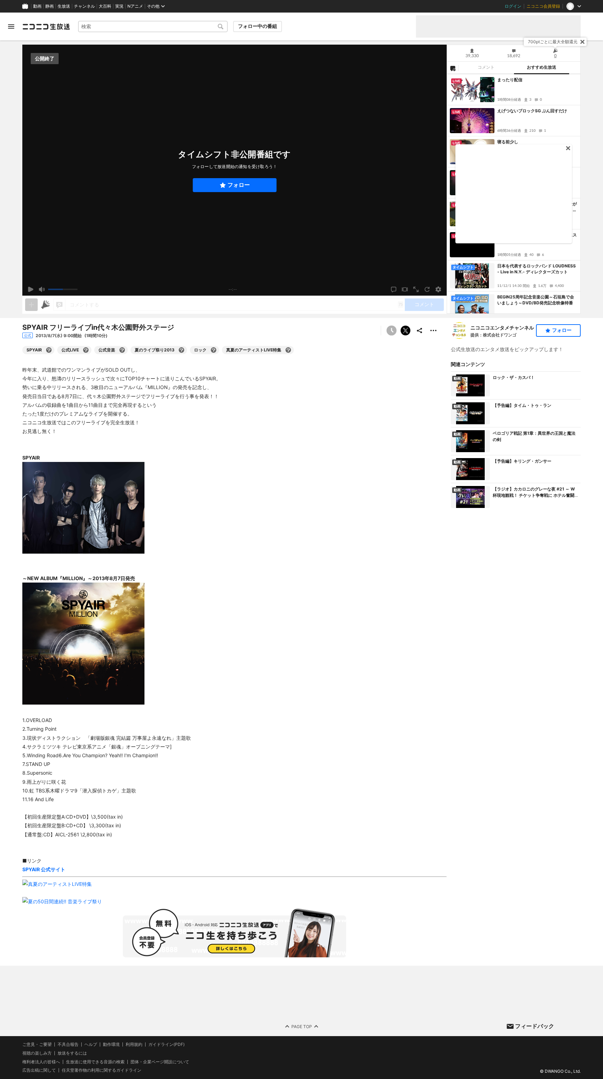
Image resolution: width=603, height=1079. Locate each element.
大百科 (105, 6)
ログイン (513, 6)
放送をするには (72, 1053)
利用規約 (134, 1044)
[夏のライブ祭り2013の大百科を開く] (181, 350)
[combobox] (153, 26)
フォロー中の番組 (257, 26)
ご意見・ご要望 (37, 1044)
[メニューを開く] (11, 26)
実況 (119, 6)
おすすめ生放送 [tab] (541, 67)
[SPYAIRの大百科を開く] (49, 350)
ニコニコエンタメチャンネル (502, 327)
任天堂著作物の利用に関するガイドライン (101, 1071)
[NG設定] (452, 68)
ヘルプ (90, 1044)
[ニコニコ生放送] (46, 26)
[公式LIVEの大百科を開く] (86, 350)
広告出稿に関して (39, 1070)
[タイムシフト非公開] (391, 330)
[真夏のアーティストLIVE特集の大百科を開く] (288, 350)
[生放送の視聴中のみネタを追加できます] (31, 304)
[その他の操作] (433, 330)
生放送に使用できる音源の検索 (95, 1062)
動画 (37, 6)
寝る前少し (507, 141)
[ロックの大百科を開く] (213, 350)
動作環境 (111, 1044)
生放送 (64, 6)
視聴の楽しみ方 (37, 1053)
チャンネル (84, 6)
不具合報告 (68, 1044)
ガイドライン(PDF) (166, 1044)
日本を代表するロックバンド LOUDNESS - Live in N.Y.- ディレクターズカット (536, 268)
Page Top (301, 1026)
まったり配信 (509, 79)
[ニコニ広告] (45, 304)
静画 (49, 6)
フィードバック (534, 1026)
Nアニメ (135, 6)
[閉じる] (582, 42)
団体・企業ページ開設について (160, 1062)
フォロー (239, 185)
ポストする (405, 330)
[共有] (419, 330)
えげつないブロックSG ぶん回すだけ (532, 110)
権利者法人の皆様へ (41, 1061)
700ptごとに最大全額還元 (553, 41)
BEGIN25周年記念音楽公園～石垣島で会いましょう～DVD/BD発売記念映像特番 (535, 299)
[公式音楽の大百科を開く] (122, 350)
